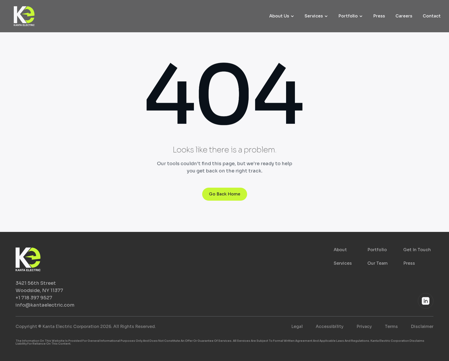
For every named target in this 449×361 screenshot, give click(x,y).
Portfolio (377, 249)
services (343, 263)
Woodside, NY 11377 (39, 290)
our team (377, 263)
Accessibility (330, 326)
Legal (297, 326)
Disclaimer (422, 326)
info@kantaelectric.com (45, 305)
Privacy (364, 326)
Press (409, 263)
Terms (391, 326)
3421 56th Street (36, 283)
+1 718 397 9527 (34, 298)
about (340, 249)
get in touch (417, 249)
